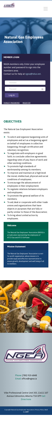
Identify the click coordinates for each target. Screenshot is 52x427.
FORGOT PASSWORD (12, 103)
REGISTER (26, 103)
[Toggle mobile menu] (46, 9)
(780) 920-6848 (29, 375)
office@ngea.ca (29, 378)
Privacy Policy (39, 410)
